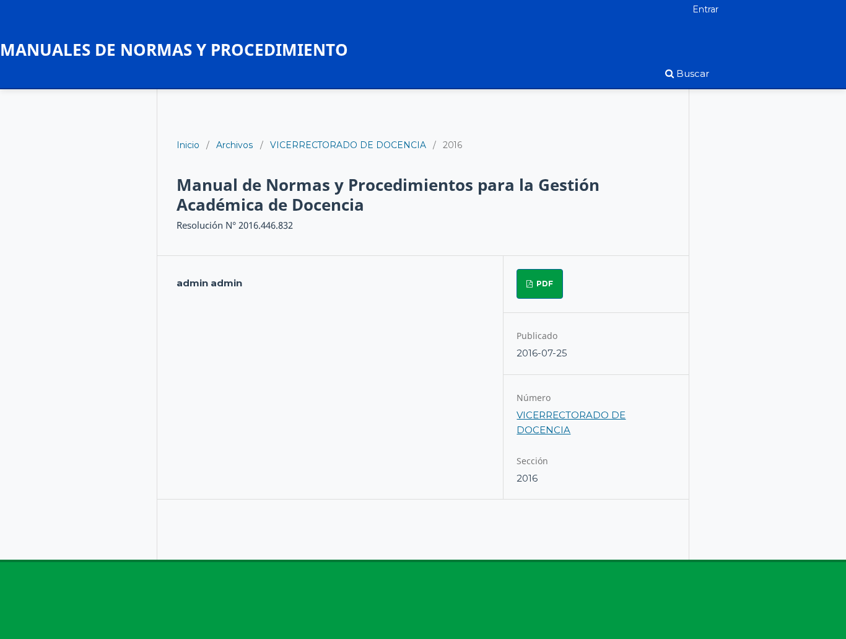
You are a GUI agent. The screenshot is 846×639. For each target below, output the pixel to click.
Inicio (188, 145)
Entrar (705, 9)
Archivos (234, 145)
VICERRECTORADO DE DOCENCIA (348, 145)
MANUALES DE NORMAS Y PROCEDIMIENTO (174, 49)
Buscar (691, 73)
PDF (543, 283)
